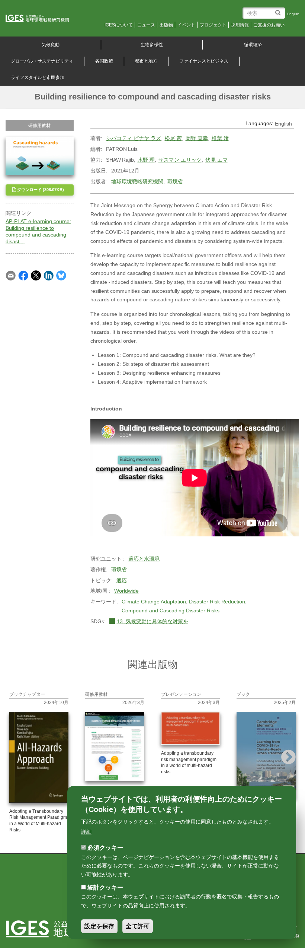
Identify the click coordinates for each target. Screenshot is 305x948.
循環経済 (253, 44)
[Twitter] (36, 275)
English (293, 14)
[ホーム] (42, 18)
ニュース (146, 25)
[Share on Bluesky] (61, 275)
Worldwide (126, 591)
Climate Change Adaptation (154, 602)
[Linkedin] (49, 275)
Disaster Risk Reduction (217, 602)
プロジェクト (213, 25)
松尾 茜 (173, 138)
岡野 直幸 (197, 138)
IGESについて (119, 25)
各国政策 (104, 61)
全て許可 (138, 926)
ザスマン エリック (180, 160)
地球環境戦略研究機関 (137, 181)
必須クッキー (105, 847)
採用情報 (240, 25)
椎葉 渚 (220, 138)
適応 (121, 580)
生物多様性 (152, 44)
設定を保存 (99, 926)
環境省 (175, 181)
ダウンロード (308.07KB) (40, 189)
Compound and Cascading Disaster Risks (170, 610)
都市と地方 (146, 61)
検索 (279, 10)
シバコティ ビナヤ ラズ (133, 138)
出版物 (166, 25)
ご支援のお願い (269, 25)
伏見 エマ (216, 160)
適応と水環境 (144, 559)
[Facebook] (23, 275)
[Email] (11, 275)
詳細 (86, 832)
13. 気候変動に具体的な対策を (152, 621)
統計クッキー (105, 887)
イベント (186, 25)
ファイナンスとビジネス (203, 61)
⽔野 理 (146, 160)
